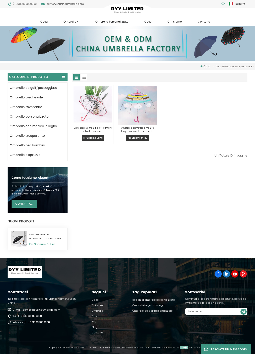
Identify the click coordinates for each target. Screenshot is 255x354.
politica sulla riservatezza (165, 347)
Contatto (204, 22)
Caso (148, 22)
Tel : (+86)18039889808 (27, 316)
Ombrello (70, 22)
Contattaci (24, 204)
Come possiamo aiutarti (30, 177)
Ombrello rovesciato (26, 107)
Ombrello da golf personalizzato (152, 310)
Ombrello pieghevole (26, 97)
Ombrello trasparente (27, 135)
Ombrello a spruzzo (25, 155)
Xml (148, 347)
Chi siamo (175, 22)
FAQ (94, 321)
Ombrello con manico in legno (33, 126)
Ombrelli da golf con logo (148, 305)
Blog (94, 327)
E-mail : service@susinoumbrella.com (36, 309)
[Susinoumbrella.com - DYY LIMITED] (127, 10)
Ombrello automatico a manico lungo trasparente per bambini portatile (137, 129)
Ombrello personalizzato (111, 22)
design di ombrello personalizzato (153, 299)
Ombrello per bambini (27, 145)
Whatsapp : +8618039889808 (31, 322)
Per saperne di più (41, 244)
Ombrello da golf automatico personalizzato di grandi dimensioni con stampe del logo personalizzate (46, 237)
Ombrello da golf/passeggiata (33, 87)
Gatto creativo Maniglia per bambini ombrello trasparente (93, 129)
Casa (44, 22)
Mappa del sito (130, 347)
